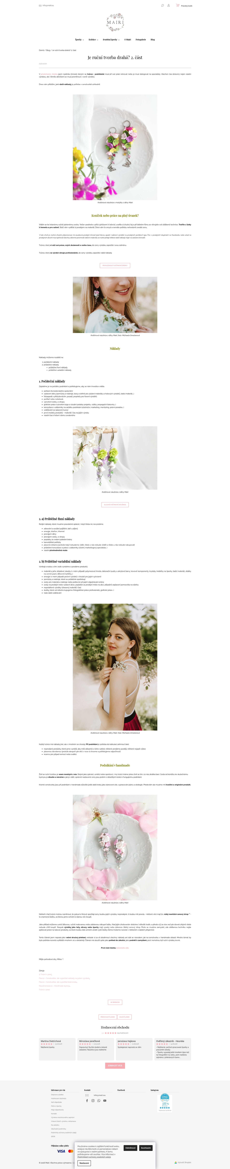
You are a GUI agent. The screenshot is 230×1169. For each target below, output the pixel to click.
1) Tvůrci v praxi (45, 974)
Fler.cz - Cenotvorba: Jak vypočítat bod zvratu (58, 982)
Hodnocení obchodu (115, 1027)
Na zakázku (55, 1125)
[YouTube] (105, 1100)
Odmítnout (130, 1148)
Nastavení (84, 1163)
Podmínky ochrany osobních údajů (63, 1133)
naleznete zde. (122, 948)
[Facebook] (87, 1100)
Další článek (124, 1017)
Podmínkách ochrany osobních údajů (94, 1157)
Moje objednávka (57, 1110)
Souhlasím (146, 1148)
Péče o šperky (56, 1106)
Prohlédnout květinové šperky (115, 265)
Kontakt (54, 1114)
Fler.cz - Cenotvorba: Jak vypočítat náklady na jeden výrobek (64, 978)
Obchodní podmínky (58, 1129)
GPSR (53, 1136)
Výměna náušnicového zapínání (62, 1117)
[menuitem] (79, 39)
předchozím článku (49, 74)
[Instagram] (93, 1100)
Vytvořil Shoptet (184, 1163)
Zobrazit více (115, 1065)
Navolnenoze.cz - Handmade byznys (54, 986)
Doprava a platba (57, 1095)
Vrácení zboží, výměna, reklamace (63, 1121)
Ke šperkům (115, 1002)
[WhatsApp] (99, 1100)
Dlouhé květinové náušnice (115, 505)
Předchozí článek (108, 1017)
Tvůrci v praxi (44, 990)
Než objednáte (56, 1102)
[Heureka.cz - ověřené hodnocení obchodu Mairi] (165, 1103)
